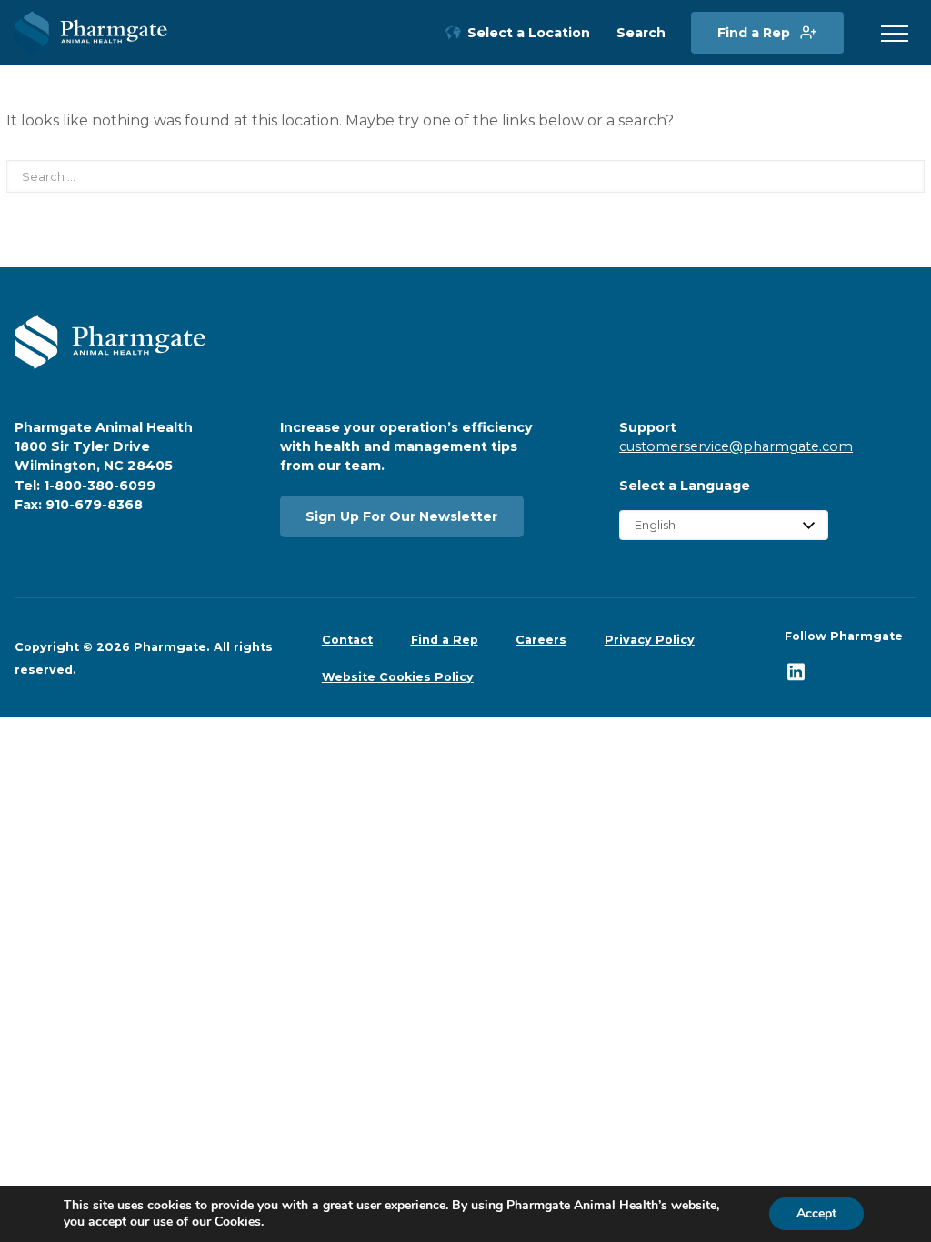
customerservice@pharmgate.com (736, 446)
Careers (541, 639)
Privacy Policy (650, 639)
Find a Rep (753, 33)
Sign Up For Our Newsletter (401, 516)
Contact (347, 639)
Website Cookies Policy (398, 677)
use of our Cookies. (208, 1221)
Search (641, 33)
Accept (816, 1213)
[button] (894, 34)
